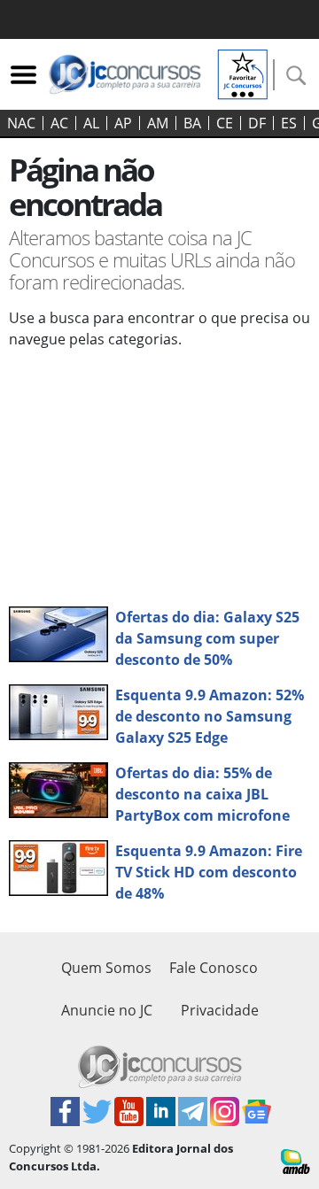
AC (59, 123)
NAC (21, 123)
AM (157, 123)
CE (224, 123)
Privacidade (220, 1010)
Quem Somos (106, 967)
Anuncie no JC (106, 1010)
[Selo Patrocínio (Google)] (242, 72)
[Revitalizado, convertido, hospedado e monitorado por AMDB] (295, 1160)
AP (123, 123)
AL (91, 123)
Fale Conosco (213, 967)
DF (257, 123)
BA (192, 123)
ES (289, 123)
